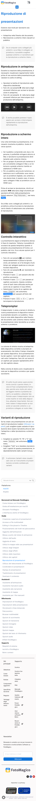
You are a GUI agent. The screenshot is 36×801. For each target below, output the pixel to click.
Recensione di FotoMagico (17, 724)
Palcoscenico (7, 611)
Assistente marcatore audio (12, 586)
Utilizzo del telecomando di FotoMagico (17, 564)
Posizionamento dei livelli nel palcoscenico (18, 529)
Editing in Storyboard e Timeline (14, 525)
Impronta (14, 783)
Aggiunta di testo (9, 541)
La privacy (21, 783)
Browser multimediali (10, 614)
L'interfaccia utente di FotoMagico (15, 513)
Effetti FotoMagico (9, 640)
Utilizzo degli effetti (10, 551)
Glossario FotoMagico (10, 510)
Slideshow (7, 670)
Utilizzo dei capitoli (9, 557)
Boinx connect (7, 652)
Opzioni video (7, 627)
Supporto (5, 643)
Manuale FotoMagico (18, 690)
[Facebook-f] (31, 776)
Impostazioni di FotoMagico (13, 602)
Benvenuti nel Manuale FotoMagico (15, 500)
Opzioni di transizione (10, 621)
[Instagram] (27, 776)
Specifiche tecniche (7, 690)
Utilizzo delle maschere (11, 554)
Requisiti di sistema (9, 646)
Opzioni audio (7, 637)
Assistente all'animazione (12, 583)
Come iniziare (6, 674)
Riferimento (6, 598)
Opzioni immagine (9, 624)
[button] (17, 7)
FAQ (16, 685)
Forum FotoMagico (17, 705)
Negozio (6, 695)
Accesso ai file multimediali (12, 522)
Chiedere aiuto (18, 680)
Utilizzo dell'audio (9, 538)
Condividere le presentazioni (13, 567)
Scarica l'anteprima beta (19, 673)
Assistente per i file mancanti (13, 595)
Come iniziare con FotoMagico (14, 503)
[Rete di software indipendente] (11, 791)
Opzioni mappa (8, 630)
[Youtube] (34, 776)
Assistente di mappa (10, 592)
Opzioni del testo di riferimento (14, 633)
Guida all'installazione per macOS (15, 506)
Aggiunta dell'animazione (12, 532)
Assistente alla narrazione (12, 589)
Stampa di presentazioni (11, 570)
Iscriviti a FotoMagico (10, 649)
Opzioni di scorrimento (11, 618)
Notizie (6, 679)
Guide (4, 516)
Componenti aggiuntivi (7, 684)
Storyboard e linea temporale (13, 608)
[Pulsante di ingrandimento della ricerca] (33, 480)
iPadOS (6, 492)
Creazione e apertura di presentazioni (16, 519)
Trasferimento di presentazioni (14, 573)
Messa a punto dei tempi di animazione (17, 535)
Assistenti (6, 579)
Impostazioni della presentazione (15, 605)
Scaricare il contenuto (10, 576)
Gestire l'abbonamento (18, 697)
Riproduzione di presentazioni (13, 560)
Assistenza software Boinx (17, 714)
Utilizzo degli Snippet (10, 548)
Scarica (17, 667)
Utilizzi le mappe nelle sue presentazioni (17, 544)
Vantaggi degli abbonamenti (6, 702)
